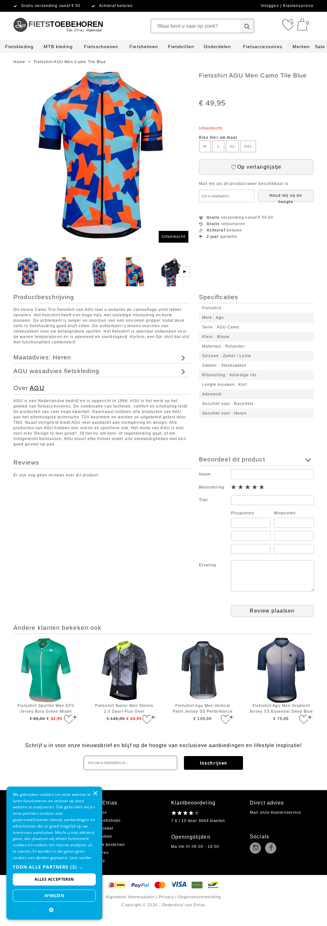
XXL (248, 146)
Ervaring (208, 565)
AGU (37, 388)
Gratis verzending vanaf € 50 (50, 6)
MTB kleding (58, 46)
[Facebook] (272, 848)
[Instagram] (257, 848)
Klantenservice (298, 6)
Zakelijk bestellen (106, 844)
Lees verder (81, 857)
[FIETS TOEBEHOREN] (58, 14)
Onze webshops (104, 820)
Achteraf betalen (116, 6)
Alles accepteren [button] (54, 879)
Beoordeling (211, 487)
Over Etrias (102, 802)
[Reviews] (185, 813)
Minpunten (285, 513)
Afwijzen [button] (54, 895)
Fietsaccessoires (262, 46)
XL (232, 146)
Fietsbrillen (181, 46)
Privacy (166, 897)
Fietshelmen (143, 46)
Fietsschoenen (101, 46)
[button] (54, 867)
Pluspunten (242, 513)
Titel (203, 500)
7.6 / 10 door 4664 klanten (198, 821)
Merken (301, 46)
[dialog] (54, 853)
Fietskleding (19, 46)
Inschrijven (213, 763)
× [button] (95, 793)
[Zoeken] (247, 26)
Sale (320, 46)
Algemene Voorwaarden (130, 897)
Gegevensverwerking (199, 897)
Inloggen (270, 6)
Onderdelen (217, 46)
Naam (205, 474)
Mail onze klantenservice (275, 812)
